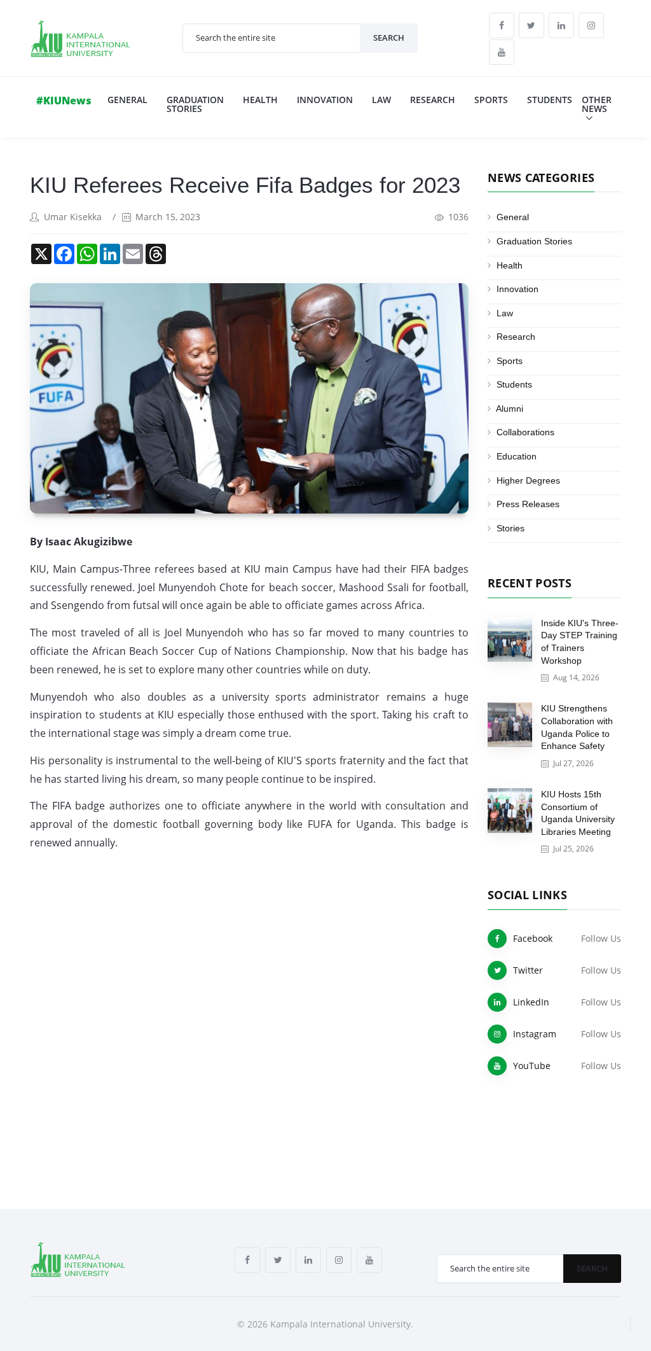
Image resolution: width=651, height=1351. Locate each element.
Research (432, 100)
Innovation (325, 100)
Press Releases (528, 504)
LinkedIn (531, 1002)
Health (260, 100)
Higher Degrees (528, 480)
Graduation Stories (195, 104)
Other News (597, 104)
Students (549, 100)
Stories (510, 528)
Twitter (528, 970)
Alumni (509, 408)
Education (517, 456)
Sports (491, 100)
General (127, 100)
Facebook (532, 938)
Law (381, 100)
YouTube (532, 1066)
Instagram (534, 1034)
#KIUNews (64, 101)
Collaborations (525, 432)
